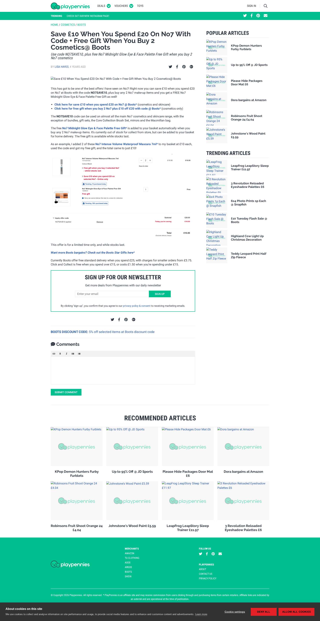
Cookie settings (235, 611)
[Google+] (191, 67)
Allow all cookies (296, 611)
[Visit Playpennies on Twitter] (245, 16)
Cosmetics (68, 24)
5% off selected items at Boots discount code (122, 332)
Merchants (132, 548)
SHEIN (128, 576)
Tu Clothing (132, 557)
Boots (81, 24)
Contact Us (205, 573)
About (202, 569)
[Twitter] (170, 67)
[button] (54, 354)
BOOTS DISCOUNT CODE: (70, 332)
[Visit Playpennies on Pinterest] (258, 16)
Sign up (160, 293)
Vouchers (121, 6)
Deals (101, 6)
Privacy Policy (207, 578)
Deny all (263, 611)
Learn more (201, 614)
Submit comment (66, 392)
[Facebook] (177, 67)
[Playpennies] (70, 6)
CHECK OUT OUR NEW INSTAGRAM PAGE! (88, 15)
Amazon (129, 553)
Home (54, 24)
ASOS (127, 562)
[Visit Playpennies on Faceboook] (251, 16)
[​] (123, 370)
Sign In (251, 6)
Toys (140, 6)
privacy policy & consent (137, 305)
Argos (128, 567)
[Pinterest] (184, 67)
